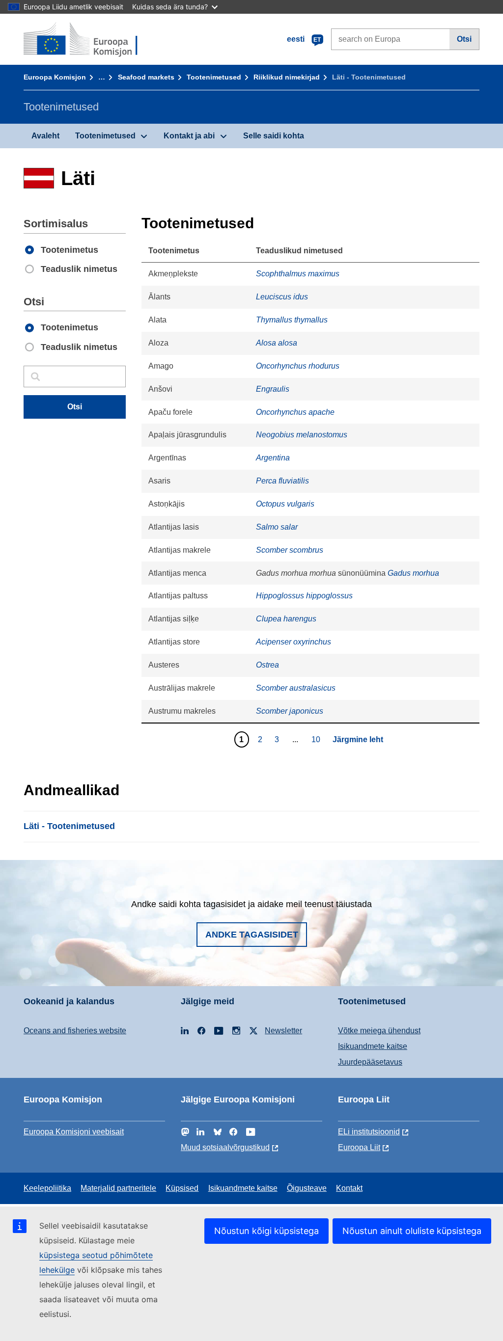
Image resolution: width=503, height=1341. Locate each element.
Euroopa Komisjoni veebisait (74, 1131)
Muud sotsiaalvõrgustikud (225, 1147)
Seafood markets (146, 77)
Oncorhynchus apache (295, 412)
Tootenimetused (214, 77)
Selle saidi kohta (273, 136)
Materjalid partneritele (118, 1188)
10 (317, 739)
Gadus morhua (413, 573)
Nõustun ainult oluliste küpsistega (411, 1231)
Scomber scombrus (289, 550)
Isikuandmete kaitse (372, 1046)
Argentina (273, 458)
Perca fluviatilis (282, 481)
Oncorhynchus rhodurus (297, 366)
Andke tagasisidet (251, 934)
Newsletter (283, 1030)
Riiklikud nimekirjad (286, 77)
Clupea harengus (286, 619)
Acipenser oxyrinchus (293, 642)
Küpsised (182, 1188)
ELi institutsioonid (369, 1131)
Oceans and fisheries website (75, 1030)
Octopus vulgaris (285, 504)
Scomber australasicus (295, 688)
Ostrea (267, 665)
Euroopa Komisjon (55, 77)
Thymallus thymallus (292, 320)
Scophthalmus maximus (297, 273)
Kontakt (349, 1188)
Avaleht (45, 136)
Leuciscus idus (282, 297)
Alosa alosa (276, 343)
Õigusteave (307, 1188)
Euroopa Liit (359, 1147)
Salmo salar (277, 527)
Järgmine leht (358, 739)
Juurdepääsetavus (370, 1062)
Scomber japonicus (289, 711)
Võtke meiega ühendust (379, 1030)
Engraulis (272, 389)
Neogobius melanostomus (301, 434)
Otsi (464, 39)
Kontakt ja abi (189, 136)
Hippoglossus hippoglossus (304, 595)
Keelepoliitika (47, 1188)
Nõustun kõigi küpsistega (266, 1231)
